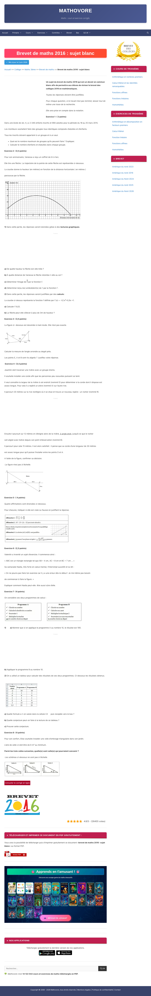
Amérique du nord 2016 (122, 173)
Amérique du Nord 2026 (123, 191)
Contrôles (56, 33)
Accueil (5, 33)
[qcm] (36, 542)
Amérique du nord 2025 (122, 185)
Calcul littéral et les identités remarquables (124, 84)
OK (103, 968)
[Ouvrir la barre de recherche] (147, 32)
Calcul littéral (118, 131)
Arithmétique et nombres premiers (127, 77)
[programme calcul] (42, 621)
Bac (77, 33)
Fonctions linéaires (120, 98)
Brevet (69, 33)
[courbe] (42, 221)
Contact (118, 990)
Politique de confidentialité (102, 990)
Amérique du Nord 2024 (123, 179)
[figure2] (24, 491)
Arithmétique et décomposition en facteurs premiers (127, 123)
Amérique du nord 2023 (122, 167)
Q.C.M (85, 33)
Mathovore (75, 10)
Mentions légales (84, 990)
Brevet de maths (46, 69)
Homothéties (118, 105)
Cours (28, 33)
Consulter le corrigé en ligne (17, 783)
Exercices (41, 33)
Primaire (15, 33)
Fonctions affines (119, 92)
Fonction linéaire (119, 137)
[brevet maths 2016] (22, 814)
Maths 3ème (30, 69)
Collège (17, 69)
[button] (15, 854)
